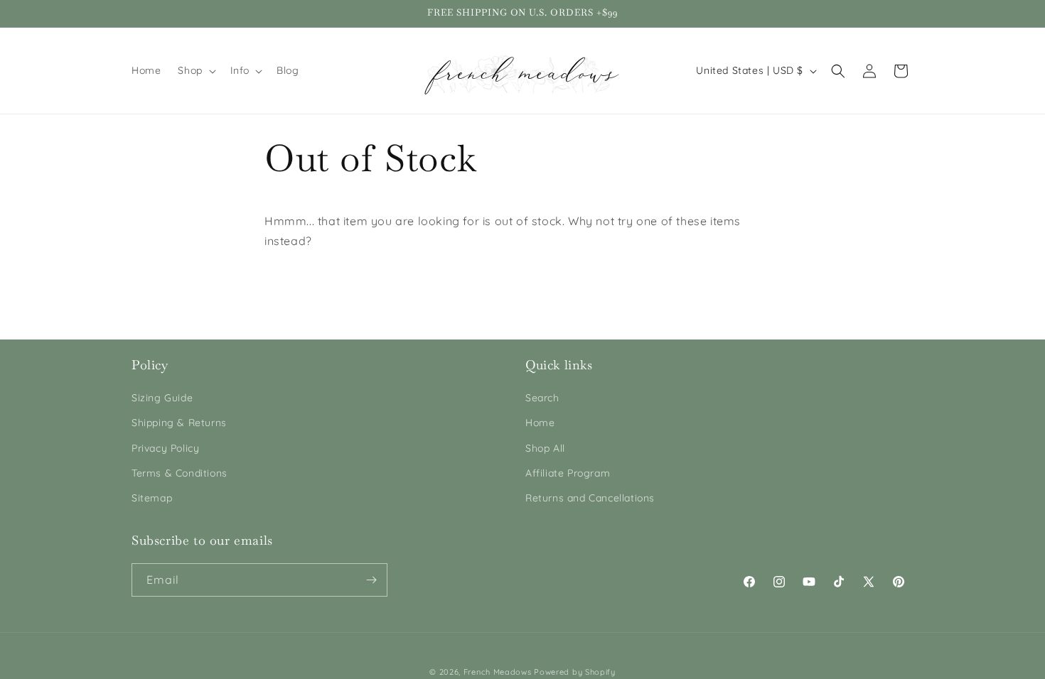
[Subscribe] (371, 580)
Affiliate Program (567, 473)
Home (539, 422)
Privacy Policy (165, 448)
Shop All (545, 448)
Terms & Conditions (179, 473)
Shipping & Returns (179, 422)
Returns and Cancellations (590, 497)
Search (542, 397)
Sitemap (152, 497)
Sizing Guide (162, 397)
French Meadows (497, 672)
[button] (195, 70)
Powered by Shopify (575, 672)
